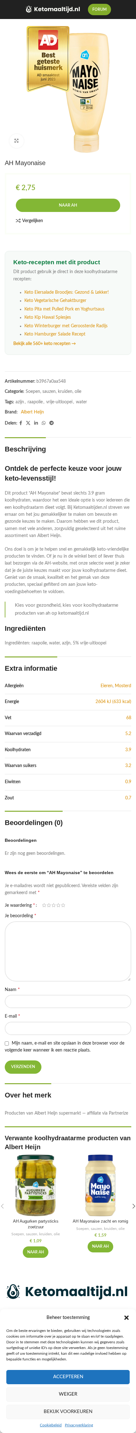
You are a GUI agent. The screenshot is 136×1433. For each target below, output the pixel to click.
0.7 (128, 798)
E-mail (12, 1016)
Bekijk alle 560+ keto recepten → (44, 344)
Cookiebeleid (51, 1425)
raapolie (35, 402)
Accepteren (68, 1376)
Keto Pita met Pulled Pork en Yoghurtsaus (64, 309)
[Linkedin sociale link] (36, 423)
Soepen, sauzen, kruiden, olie (53, 391)
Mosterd (123, 686)
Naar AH (68, 205)
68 (128, 718)
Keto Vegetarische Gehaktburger (55, 300)
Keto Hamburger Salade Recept (54, 334)
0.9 (128, 782)
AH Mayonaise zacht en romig (100, 1221)
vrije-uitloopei (59, 402)
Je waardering (20, 905)
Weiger (68, 1394)
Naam (12, 989)
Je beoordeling (20, 915)
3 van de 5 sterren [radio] (53, 905)
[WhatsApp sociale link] (43, 423)
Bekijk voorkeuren (68, 1411)
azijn (19, 402)
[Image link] (68, 1292)
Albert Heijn (32, 412)
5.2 (128, 734)
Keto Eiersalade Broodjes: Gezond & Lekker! (66, 292)
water (81, 402)
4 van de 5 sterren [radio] (58, 905)
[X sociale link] (28, 423)
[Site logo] (53, 9)
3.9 (128, 750)
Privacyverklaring (79, 1425)
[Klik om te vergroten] (16, 141)
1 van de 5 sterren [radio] (44, 905)
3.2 (128, 766)
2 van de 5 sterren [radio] (48, 905)
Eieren (107, 686)
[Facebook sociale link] (20, 423)
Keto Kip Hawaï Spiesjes (47, 317)
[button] (126, 1318)
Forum (99, 9)
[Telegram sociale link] (51, 423)
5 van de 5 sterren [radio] (63, 905)
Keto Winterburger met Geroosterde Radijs (66, 326)
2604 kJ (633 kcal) (113, 702)
